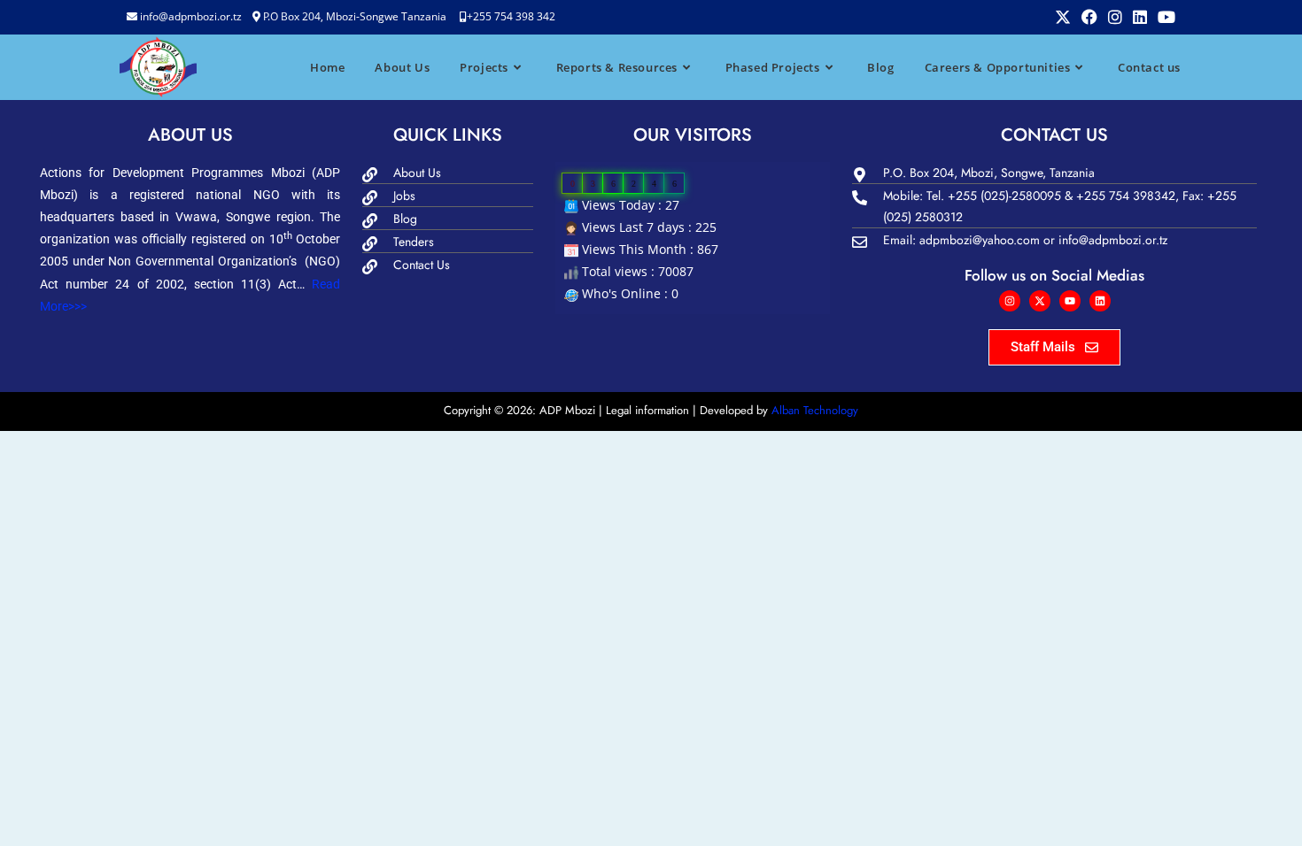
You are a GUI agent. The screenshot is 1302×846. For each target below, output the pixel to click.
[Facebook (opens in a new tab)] (1089, 17)
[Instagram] (1009, 300)
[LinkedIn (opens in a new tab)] (1140, 17)
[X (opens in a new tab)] (1063, 17)
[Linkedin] (1100, 300)
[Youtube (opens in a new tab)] (1163, 17)
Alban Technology (814, 410)
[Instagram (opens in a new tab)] (1115, 17)
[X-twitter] (1039, 300)
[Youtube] (1070, 300)
